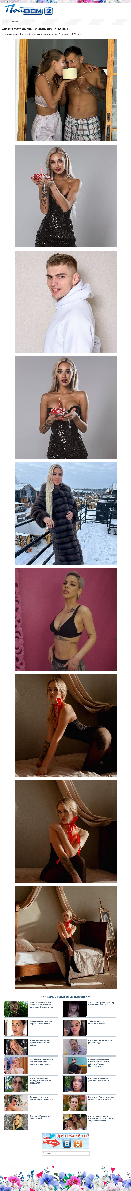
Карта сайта (9, 1189)
